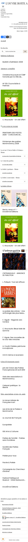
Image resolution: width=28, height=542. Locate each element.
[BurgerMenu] (3, 6)
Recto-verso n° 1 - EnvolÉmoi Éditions (10, 211)
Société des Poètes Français (10, 448)
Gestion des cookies (14, 540)
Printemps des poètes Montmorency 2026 (12, 143)
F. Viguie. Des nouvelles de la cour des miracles (13, 338)
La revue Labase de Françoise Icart (11, 401)
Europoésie (7, 425)
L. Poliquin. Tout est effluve (14, 282)
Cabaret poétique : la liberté (11, 386)
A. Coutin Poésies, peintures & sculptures (14, 347)
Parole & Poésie (9, 463)
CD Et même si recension (13, 355)
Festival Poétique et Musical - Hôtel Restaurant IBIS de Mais (11, 508)
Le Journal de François (12, 418)
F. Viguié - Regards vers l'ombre (12, 321)
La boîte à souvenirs (7, 181)
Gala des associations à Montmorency (12, 378)
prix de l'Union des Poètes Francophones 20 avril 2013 (14, 369)
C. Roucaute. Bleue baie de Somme (14, 330)
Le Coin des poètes (7, 164)
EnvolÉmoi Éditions (10, 487)
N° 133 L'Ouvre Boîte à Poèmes (11, 85)
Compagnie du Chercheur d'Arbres (14, 470)
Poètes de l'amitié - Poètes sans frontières (14, 439)
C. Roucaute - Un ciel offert (14, 120)
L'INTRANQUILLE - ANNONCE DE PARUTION (14, 274)
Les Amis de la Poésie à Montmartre (12, 410)
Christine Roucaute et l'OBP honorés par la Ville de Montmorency (14, 76)
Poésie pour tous (9, 456)
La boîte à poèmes (7, 173)
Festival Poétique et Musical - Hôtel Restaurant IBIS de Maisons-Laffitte (14, 479)
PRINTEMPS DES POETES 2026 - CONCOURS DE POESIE (12, 134)
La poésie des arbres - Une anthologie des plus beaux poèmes (14, 312)
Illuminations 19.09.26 (7, 504)
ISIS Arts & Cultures (10, 431)
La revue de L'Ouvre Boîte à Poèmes (11, 156)
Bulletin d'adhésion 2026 (13, 62)
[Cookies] (3, 539)
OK (25, 51)
